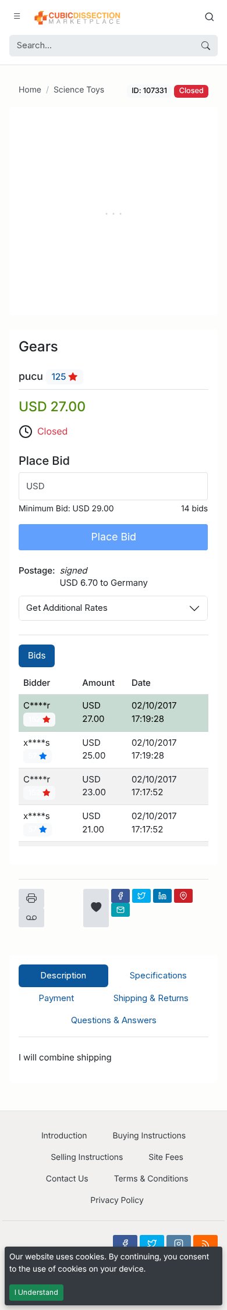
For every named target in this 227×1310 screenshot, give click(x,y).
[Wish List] (96, 908)
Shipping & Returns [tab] (151, 997)
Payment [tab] (56, 997)
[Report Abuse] (31, 918)
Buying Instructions (149, 1136)
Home (30, 90)
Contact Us (67, 1179)
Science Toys (79, 90)
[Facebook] (120, 896)
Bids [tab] (36, 655)
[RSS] (205, 1243)
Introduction (64, 1136)
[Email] (120, 910)
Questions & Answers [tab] (114, 1020)
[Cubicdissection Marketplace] (77, 16)
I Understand (36, 1292)
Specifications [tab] (158, 975)
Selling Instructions (87, 1157)
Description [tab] (63, 975)
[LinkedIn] (162, 896)
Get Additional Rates (67, 607)
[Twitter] (141, 896)
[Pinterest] (183, 896)
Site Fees (165, 1157)
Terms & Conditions (151, 1179)
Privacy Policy (116, 1200)
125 (60, 376)
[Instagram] (178, 1243)
